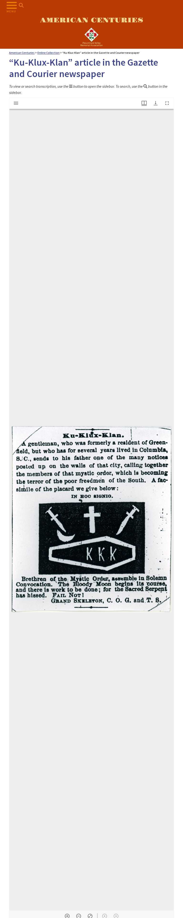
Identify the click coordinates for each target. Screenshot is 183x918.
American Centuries (91, 20)
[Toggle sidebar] (16, 103)
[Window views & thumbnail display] (144, 103)
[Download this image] (155, 103)
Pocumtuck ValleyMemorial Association (91, 44)
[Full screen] (167, 103)
